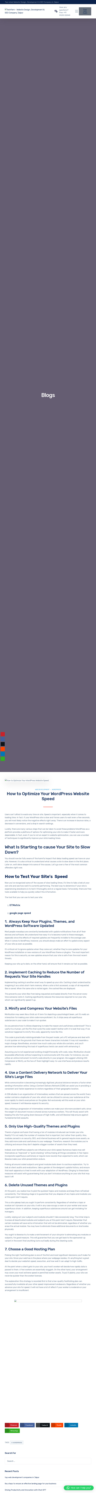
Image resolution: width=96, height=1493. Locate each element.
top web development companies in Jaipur (22, 1477)
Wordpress (56, 789)
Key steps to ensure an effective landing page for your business (30, 1484)
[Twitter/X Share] (3, 744)
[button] (79, 1487)
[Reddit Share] (3, 749)
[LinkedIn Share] (3, 754)
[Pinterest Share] (3, 734)
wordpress (17, 1442)
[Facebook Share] (3, 739)
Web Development (42, 789)
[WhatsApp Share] (3, 759)
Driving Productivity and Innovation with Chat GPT (25, 1490)
